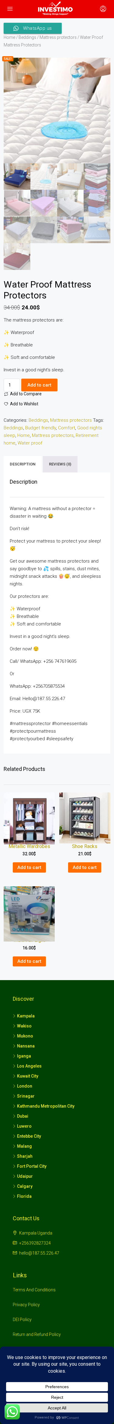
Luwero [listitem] (24, 1126)
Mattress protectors (58, 37)
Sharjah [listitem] (25, 1156)
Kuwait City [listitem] (27, 1076)
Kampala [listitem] (26, 1015)
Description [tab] (23, 464)
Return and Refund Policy (37, 1334)
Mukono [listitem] (25, 1036)
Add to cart (39, 385)
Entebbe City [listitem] (29, 1136)
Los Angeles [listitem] (29, 1066)
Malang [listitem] (24, 1146)
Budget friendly (40, 428)
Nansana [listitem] (26, 1046)
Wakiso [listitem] (24, 1026)
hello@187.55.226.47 (39, 1253)
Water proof (30, 443)
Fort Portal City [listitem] (32, 1166)
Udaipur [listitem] (25, 1176)
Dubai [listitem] (22, 1116)
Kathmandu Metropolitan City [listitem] (45, 1106)
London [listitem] (24, 1086)
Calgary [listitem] (25, 1186)
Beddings (27, 37)
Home (9, 37)
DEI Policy (22, 1319)
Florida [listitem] (24, 1196)
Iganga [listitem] (24, 1056)
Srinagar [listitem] (26, 1096)
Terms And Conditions (34, 1289)
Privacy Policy (26, 1304)
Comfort (66, 428)
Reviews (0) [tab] (60, 464)
